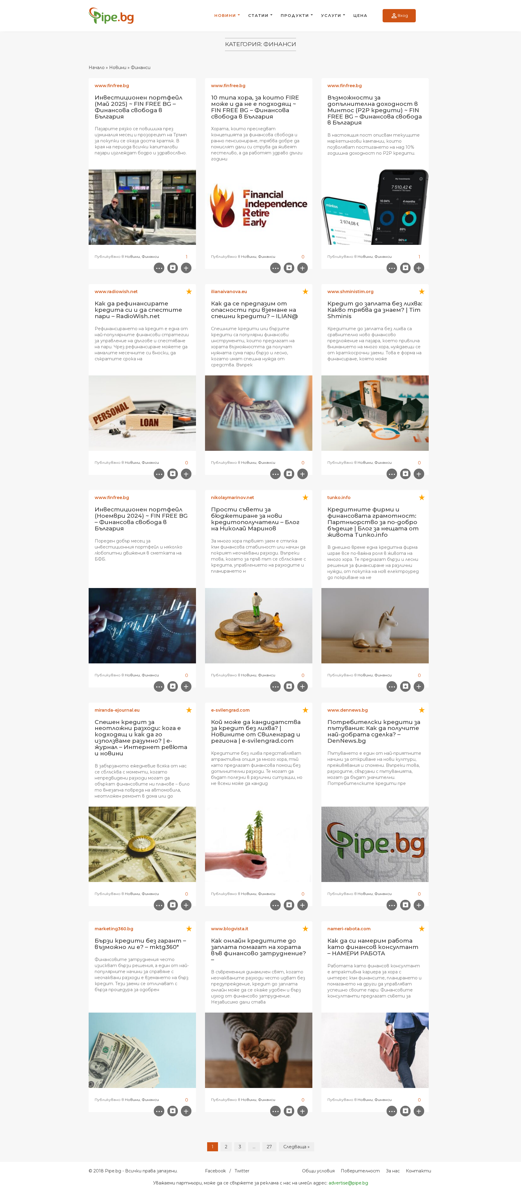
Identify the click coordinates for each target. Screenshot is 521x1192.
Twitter (242, 1171)
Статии (258, 15)
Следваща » (296, 1146)
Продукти (295, 15)
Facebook (215, 1171)
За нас (393, 1171)
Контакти (418, 1171)
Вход (399, 15)
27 (269, 1146)
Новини (225, 15)
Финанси (150, 256)
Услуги (331, 15)
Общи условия (318, 1171)
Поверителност (360, 1171)
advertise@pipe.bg (348, 1183)
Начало (97, 67)
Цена (360, 15)
